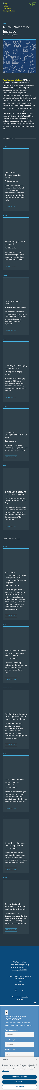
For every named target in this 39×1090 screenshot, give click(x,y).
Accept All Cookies (19, 1077)
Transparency (19, 984)
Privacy (19, 981)
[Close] (36, 1059)
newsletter (25, 997)
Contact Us (19, 999)
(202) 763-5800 (19, 979)
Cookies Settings (19, 1086)
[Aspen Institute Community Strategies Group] (9, 7)
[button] (30, 4)
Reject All (20, 1082)
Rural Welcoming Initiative (13, 80)
